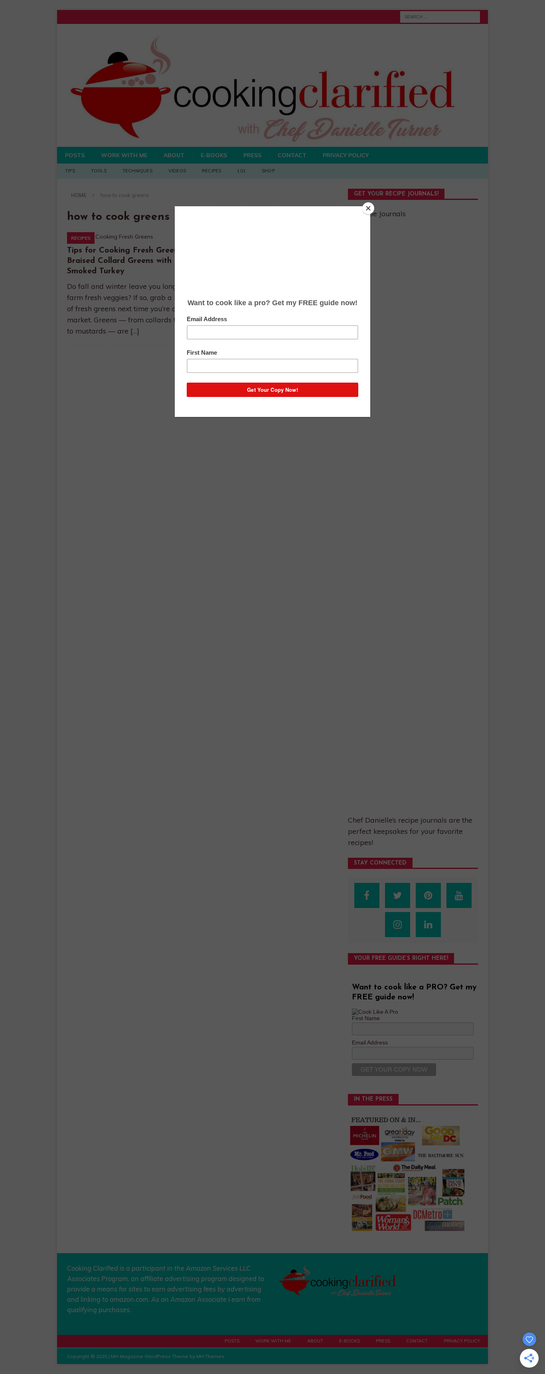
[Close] (368, 208)
